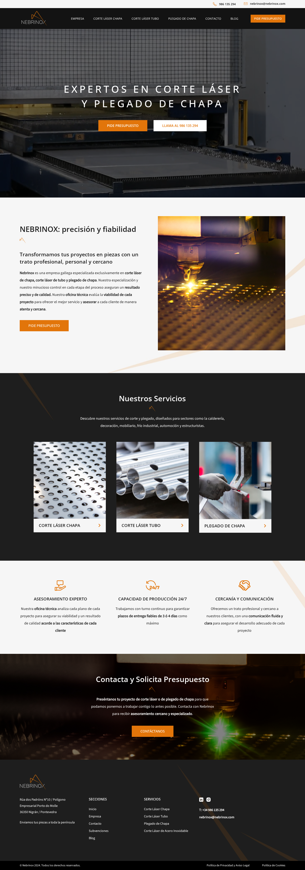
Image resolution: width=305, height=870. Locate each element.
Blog (92, 838)
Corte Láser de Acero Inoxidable (166, 831)
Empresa (95, 816)
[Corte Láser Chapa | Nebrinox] (70, 443)
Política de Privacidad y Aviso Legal (228, 865)
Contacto (95, 823)
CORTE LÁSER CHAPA (59, 525)
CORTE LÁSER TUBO (141, 525)
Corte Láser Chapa (157, 809)
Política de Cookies (273, 865)
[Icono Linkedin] (201, 799)
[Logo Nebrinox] (34, 12)
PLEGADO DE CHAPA (224, 526)
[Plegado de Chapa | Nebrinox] (235, 443)
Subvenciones (99, 831)
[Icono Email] (246, 4)
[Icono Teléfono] (215, 4)
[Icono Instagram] (208, 799)
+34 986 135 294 (213, 810)
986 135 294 (227, 4)
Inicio (92, 809)
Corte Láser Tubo (156, 816)
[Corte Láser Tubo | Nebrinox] (152, 443)
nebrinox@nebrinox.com (267, 4)
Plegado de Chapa (156, 823)
